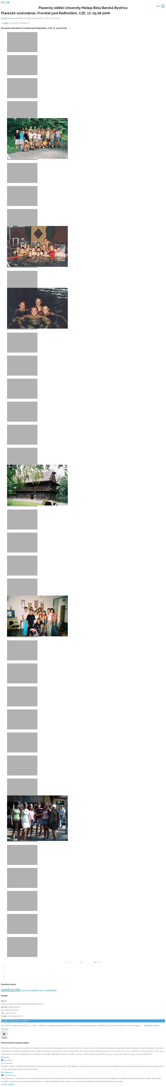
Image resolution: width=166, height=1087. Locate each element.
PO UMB (4, 1021)
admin (6, 23)
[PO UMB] (5, 2)
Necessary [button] (5, 1057)
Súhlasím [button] (5, 1029)
